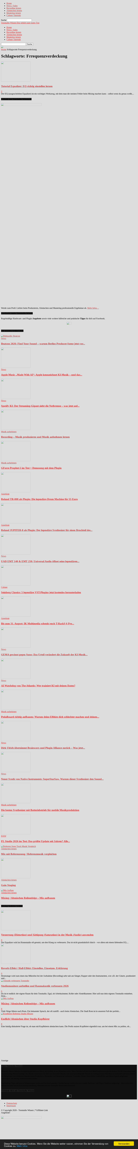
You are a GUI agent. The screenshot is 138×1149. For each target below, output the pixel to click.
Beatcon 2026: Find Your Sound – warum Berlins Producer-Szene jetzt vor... (43, 343)
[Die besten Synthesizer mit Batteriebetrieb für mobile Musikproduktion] (15, 802)
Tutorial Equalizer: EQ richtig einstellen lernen (27, 86)
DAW (3, 836)
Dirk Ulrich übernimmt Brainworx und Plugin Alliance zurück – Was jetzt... (43, 747)
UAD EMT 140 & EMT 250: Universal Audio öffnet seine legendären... (40, 561)
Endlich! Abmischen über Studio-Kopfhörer (25, 1018)
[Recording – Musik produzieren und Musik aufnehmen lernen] (15, 429)
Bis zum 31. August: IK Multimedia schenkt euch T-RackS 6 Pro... (37, 623)
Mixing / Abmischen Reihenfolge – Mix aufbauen (28, 898)
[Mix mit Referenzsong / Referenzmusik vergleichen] (18, 846)
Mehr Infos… (93, 308)
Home (9, 3)
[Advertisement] (28, 1044)
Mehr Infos (22, 1146)
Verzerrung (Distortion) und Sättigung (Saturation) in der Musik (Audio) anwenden (47, 934)
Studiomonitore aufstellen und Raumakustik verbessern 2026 (35, 986)
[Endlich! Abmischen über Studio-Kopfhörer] (17, 1013)
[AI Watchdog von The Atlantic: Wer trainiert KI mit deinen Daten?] (15, 678)
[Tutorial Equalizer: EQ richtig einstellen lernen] (15, 81)
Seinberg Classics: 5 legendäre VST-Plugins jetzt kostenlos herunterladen (41, 592)
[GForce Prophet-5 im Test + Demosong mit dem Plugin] (15, 460)
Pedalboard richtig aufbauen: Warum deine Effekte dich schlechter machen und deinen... (50, 716)
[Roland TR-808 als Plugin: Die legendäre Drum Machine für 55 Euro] (15, 491)
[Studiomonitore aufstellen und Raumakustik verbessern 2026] (15, 981)
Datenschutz (11, 1103)
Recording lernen (13, 8)
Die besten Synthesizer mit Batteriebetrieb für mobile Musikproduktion (40, 810)
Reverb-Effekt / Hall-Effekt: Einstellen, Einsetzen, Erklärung (34, 968)
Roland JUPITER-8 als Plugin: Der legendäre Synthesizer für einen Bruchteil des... (46, 530)
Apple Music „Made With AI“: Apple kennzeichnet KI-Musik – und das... (41, 374)
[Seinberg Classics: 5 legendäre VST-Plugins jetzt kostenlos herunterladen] (15, 585)
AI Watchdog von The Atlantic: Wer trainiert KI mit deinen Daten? (38, 685)
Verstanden (124, 1143)
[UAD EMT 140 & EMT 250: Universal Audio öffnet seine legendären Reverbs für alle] (15, 554)
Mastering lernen (13, 13)
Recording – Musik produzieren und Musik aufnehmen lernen (35, 436)
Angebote (5, 494)
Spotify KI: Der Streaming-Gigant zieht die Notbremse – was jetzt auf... (40, 405)
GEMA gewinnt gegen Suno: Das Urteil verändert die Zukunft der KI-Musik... (44, 654)
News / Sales (12, 6)
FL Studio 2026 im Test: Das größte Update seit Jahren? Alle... (35, 841)
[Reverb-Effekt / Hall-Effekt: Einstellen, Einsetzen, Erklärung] (15, 963)
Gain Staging (8, 885)
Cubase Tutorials (13, 15)
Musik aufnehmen (8, 432)
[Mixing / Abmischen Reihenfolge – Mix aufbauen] (7, 890)
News (3, 338)
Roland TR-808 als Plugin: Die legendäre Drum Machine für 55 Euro (39, 499)
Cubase (4, 587)
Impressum (11, 1106)
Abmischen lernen (14, 10)
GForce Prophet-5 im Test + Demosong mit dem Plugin (31, 468)
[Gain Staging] (15, 877)
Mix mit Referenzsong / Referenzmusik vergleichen (29, 854)
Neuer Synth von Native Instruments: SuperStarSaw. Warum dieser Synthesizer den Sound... (52, 779)
